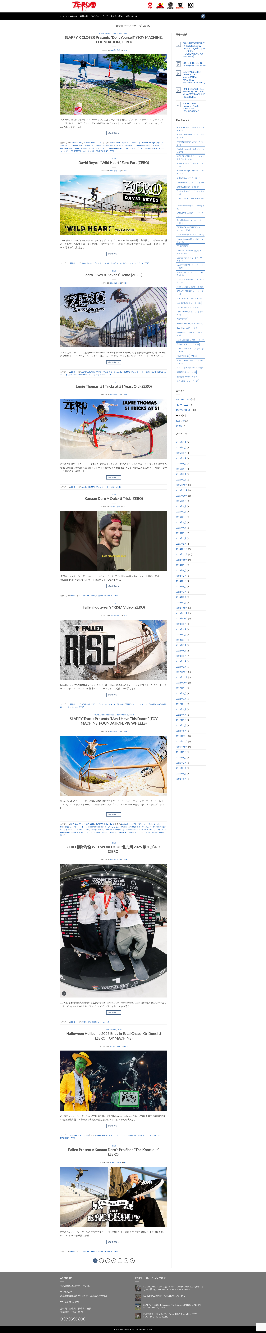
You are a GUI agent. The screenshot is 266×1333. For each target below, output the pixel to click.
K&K (125, 50)
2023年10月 (182, 618)
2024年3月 (181, 591)
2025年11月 (182, 490)
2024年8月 (181, 570)
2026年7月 (181, 447)
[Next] (132, 1260)
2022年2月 (181, 725)
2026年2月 (181, 474)
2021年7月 (181, 762)
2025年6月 (181, 517)
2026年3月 (181, 469)
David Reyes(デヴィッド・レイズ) (148, 145)
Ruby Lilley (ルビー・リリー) (188, 328)
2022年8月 (181, 693)
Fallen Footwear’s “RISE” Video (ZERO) (114, 607)
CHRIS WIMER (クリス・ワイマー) (190, 182)
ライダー (95, 16)
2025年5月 (181, 522)
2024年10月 (182, 559)
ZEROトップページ (68, 16)
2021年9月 (181, 752)
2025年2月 (181, 538)
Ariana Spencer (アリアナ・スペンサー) (190, 143)
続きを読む (113, 133)
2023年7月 (181, 634)
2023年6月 (181, 640)
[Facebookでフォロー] (63, 1319)
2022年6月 (181, 704)
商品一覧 (84, 16)
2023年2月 (181, 661)
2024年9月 (181, 565)
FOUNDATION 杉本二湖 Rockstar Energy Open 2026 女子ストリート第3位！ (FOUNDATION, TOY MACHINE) (194, 50)
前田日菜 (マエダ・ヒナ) (193, 368)
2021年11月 (182, 741)
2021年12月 (182, 736)
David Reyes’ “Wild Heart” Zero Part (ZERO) (113, 162)
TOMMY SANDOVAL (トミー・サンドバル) (190, 350)
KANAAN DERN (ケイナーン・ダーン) (96, 595)
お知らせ (180, 420)
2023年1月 (181, 666)
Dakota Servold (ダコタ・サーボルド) (118, 145)
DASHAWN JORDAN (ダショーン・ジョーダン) (189, 228)
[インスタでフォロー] (68, 1319)
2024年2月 (181, 597)
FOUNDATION (104, 33)
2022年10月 (182, 682)
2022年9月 (181, 688)
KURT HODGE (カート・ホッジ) (190, 298)
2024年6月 (181, 581)
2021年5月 (181, 773)
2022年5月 (181, 709)
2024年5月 (181, 586)
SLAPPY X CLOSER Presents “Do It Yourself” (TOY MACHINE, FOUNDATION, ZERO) (194, 77)
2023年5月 (181, 645)
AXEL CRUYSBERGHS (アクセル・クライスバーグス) (190, 157)
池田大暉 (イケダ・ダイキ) (187, 381)
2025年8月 (181, 506)
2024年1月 (181, 602)
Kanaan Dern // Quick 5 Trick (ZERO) (114, 498)
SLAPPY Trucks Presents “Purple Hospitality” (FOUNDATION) (191, 107)
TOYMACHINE (117, 33)
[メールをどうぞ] (78, 1319)
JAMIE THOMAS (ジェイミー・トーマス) (133, 372)
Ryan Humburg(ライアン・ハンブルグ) (190, 333)
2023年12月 (182, 607)
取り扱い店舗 (116, 16)
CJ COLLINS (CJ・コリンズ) (188, 187)
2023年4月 (181, 650)
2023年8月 (181, 629)
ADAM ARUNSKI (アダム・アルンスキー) (98, 372)
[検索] (203, 16)
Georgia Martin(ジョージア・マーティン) (90, 148)
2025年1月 (181, 543)
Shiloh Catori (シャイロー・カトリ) (142, 1135)
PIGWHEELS (110, 715)
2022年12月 (182, 672)
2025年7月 (181, 511)
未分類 (179, 426)
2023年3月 (181, 656)
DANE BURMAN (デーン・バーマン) (190, 214)
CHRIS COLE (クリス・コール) (189, 178)
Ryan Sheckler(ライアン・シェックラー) (127, 263)
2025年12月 (182, 485)
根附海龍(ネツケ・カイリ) (98, 1022)
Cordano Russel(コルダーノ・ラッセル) (85, 145)
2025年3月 (181, 533)
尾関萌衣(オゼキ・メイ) (186, 372)
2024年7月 (181, 575)
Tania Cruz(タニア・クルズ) (139, 832)
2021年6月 (181, 768)
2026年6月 (181, 453)
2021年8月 (181, 757)
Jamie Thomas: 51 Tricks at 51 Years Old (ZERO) (114, 386)
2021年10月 (182, 746)
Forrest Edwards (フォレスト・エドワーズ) (190, 240)
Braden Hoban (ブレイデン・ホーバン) (124, 143)
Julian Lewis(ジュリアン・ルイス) (190, 287)
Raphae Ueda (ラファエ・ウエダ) (190, 323)
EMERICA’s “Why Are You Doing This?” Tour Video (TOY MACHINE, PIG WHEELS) (194, 93)
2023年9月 (181, 624)
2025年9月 (181, 501)
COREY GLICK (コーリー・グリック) (190, 199)
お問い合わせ (131, 16)
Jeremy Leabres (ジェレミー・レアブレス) (126, 148)
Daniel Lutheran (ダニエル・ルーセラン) (190, 221)
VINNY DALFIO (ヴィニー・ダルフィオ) (190, 361)
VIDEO (194, 356)
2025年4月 (181, 527)
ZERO (126, 33)
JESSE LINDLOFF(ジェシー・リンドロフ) (190, 280)
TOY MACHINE (102, 151)
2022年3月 (181, 720)
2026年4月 (181, 463)
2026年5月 (181, 458)
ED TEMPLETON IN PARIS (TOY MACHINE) (194, 64)
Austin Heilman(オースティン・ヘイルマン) (190, 150)
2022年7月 (181, 698)
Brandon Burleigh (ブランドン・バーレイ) (190, 171)
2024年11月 (182, 554)
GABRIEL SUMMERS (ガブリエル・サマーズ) (189, 252)
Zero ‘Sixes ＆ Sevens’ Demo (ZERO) (113, 275)
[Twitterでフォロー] (73, 1319)
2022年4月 (181, 714)
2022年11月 (182, 677)
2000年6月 (181, 778)
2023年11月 (182, 613)
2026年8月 (181, 442)
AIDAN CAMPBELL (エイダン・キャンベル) (190, 135)
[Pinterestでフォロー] (82, 1319)
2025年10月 (182, 495)
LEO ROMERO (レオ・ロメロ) (82, 151)
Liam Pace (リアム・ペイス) (188, 307)
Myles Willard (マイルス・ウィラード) (190, 313)
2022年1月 (181, 730)
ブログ (105, 16)
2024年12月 (182, 549)
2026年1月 (181, 479)
